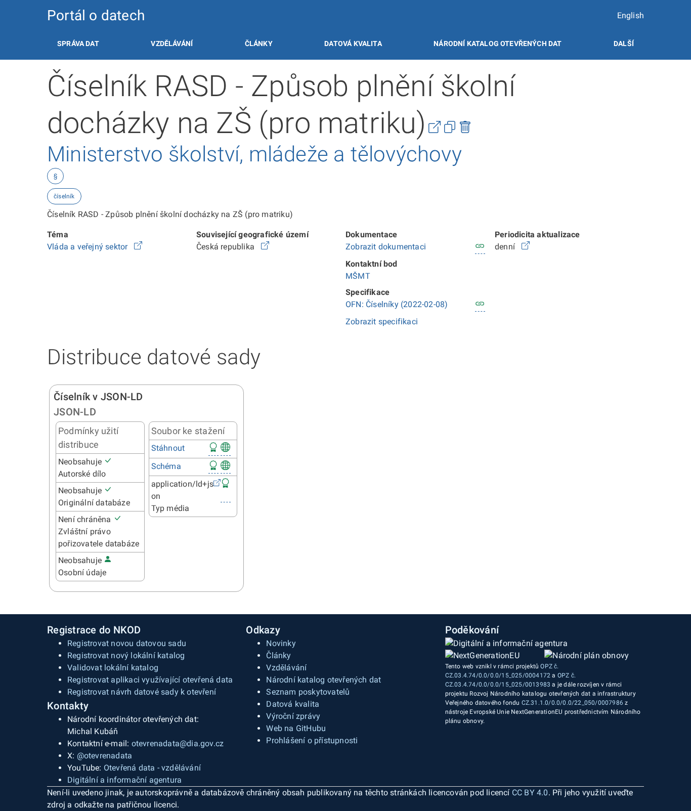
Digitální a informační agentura (124, 780)
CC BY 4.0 (530, 792)
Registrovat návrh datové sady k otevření (141, 692)
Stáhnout (168, 448)
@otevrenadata (105, 755)
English (630, 15)
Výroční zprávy (293, 716)
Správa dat (78, 43)
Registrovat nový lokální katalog (126, 655)
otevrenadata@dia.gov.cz (178, 743)
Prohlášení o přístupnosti (312, 740)
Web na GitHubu (296, 728)
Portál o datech (96, 15)
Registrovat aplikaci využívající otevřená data (150, 680)
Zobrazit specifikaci (382, 321)
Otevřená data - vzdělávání (152, 768)
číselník (64, 196)
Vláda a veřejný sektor (88, 246)
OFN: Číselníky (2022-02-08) (397, 304)
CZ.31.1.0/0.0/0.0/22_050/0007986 (572, 702)
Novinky (280, 643)
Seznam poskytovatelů (308, 692)
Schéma (166, 466)
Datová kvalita (352, 43)
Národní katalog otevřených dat (323, 680)
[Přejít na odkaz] (138, 246)
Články (259, 43)
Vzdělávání (172, 43)
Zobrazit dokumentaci (386, 246)
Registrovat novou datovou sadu (126, 643)
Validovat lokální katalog (112, 667)
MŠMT (358, 276)
